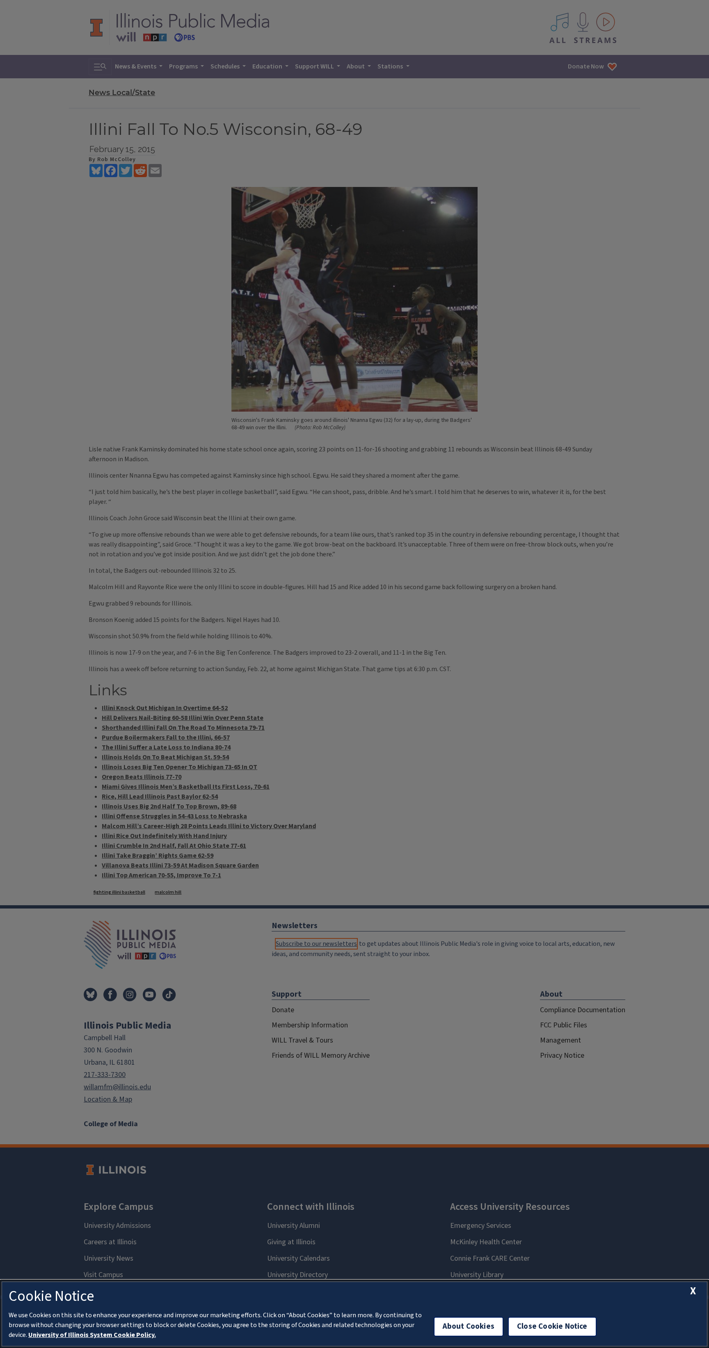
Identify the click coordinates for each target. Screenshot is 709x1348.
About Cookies (468, 1326)
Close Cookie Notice (552, 1326)
